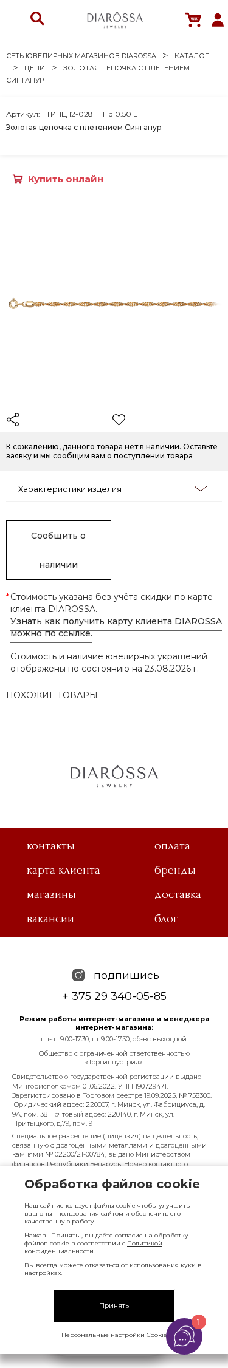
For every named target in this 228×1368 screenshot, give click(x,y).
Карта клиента (63, 870)
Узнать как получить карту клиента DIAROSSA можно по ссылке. (116, 627)
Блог (166, 919)
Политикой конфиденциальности (93, 1247)
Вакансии (50, 919)
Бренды (175, 870)
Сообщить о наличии (58, 550)
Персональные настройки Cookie (114, 1335)
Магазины (51, 894)
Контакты (51, 846)
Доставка (177, 894)
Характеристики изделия (70, 489)
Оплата (172, 846)
